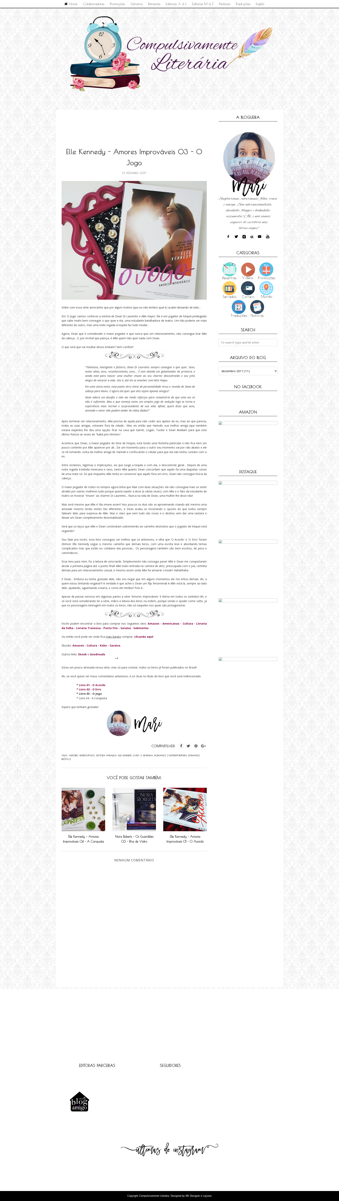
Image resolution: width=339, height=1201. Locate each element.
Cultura (188, 623)
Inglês (260, 4)
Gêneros (136, 4)
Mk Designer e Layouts (199, 1195)
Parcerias (154, 4)
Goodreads (97, 654)
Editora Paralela (106, 755)
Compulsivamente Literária (154, 1195)
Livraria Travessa (88, 628)
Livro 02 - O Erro (90, 689)
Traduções (243, 4)
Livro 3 (137, 755)
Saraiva (125, 628)
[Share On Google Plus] (203, 746)
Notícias (224, 4)
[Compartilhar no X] (188, 746)
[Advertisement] (133, 124)
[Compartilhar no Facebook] (181, 746)
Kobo (103, 645)
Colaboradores (93, 4)
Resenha (148, 755)
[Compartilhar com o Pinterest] (196, 746)
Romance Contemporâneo (171, 755)
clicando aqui (143, 636)
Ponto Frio (110, 628)
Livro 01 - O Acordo (92, 685)
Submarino (141, 628)
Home (72, 4)
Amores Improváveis (82, 755)
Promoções (117, 4)
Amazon (153, 623)
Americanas (170, 623)
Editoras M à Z (202, 4)
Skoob (82, 654)
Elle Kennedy (124, 755)
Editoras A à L (176, 4)
